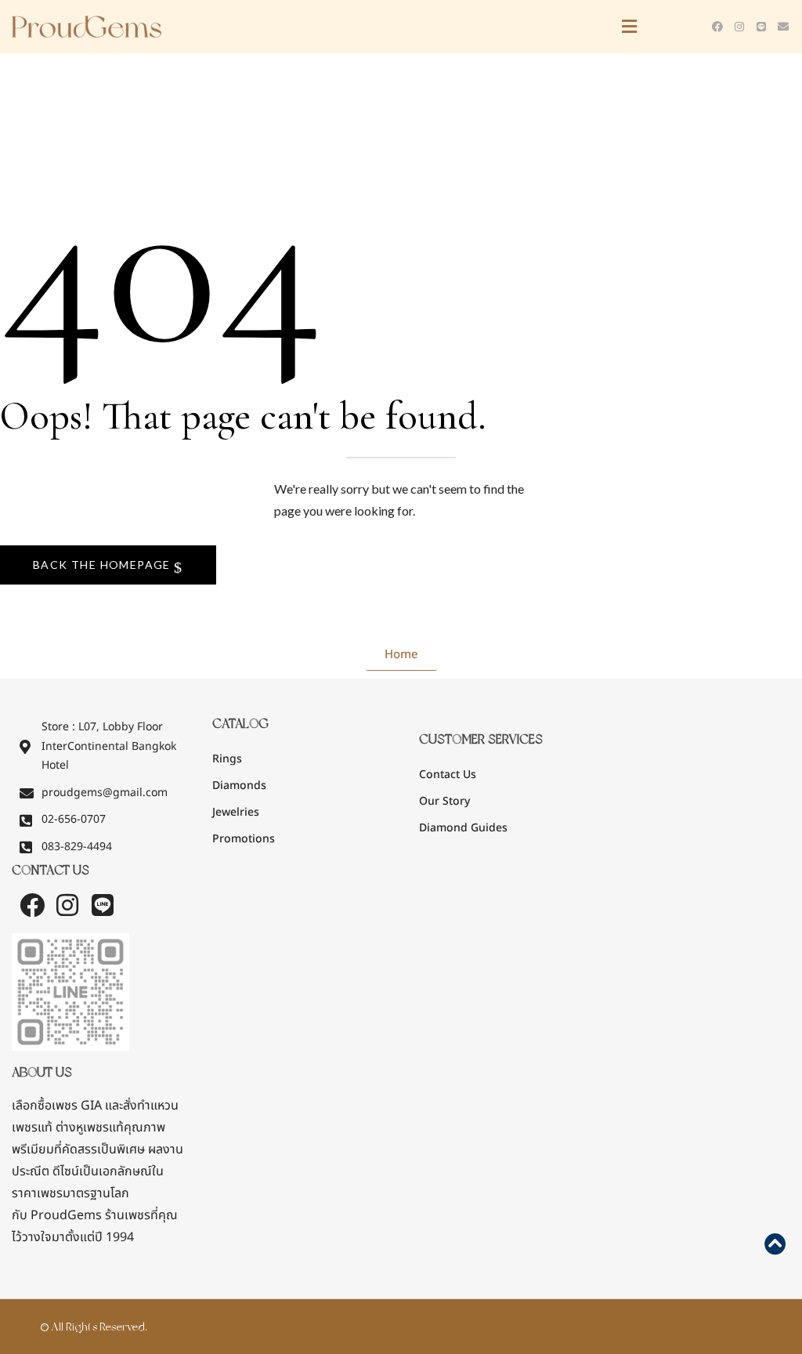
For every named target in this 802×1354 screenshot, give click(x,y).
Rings (227, 759)
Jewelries (235, 812)
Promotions (243, 839)
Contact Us (447, 774)
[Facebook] (717, 27)
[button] (440, 27)
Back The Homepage (103, 564)
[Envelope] (783, 27)
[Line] (761, 27)
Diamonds (239, 785)
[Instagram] (739, 27)
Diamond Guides (463, 828)
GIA (57, 1105)
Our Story (444, 801)
